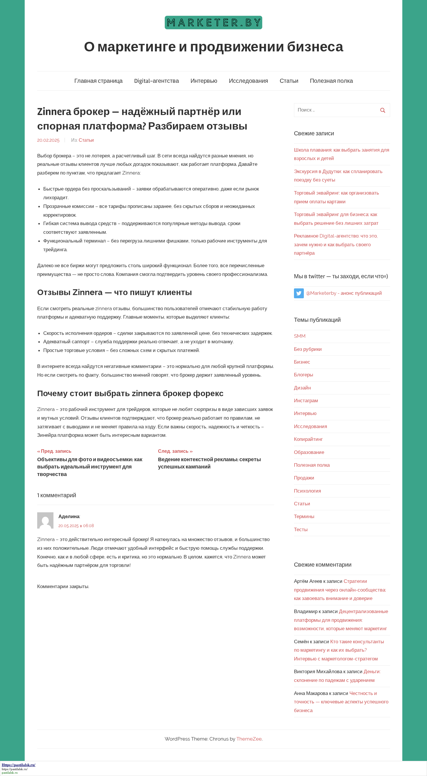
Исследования (248, 81)
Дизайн (302, 388)
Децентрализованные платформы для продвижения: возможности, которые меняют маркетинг (341, 620)
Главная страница (98, 81)
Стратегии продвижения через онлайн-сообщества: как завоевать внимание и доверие (340, 589)
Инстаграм (306, 400)
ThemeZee (249, 739)
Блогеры (303, 375)
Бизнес (302, 362)
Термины (304, 516)
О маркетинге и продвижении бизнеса (213, 46)
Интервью (204, 81)
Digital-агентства (156, 81)
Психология (307, 491)
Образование (309, 452)
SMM (300, 336)
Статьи (289, 81)
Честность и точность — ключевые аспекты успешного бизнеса (341, 702)
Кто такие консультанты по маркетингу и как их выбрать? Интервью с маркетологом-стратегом (339, 650)
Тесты (301, 529)
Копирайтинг (308, 439)
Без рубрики (308, 349)
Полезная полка (331, 81)
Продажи (304, 478)
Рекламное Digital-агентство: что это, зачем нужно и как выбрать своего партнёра (336, 244)
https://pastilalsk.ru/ (15, 769)
